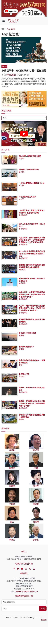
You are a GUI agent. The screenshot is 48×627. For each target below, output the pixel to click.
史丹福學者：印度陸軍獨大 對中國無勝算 (23, 70)
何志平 (21, 199)
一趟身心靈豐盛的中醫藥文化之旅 (32, 183)
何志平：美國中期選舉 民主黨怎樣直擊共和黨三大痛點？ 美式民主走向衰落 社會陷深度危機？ (32, 308)
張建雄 (21, 335)
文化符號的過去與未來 (27, 197)
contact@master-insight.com (26, 591)
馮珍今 (21, 158)
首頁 (2, 29)
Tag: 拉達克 (11, 29)
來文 (20, 365)
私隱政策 (44, 620)
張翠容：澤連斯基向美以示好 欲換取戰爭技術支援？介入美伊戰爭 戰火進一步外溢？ (32, 403)
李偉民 (21, 419)
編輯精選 (22, 270)
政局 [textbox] (5, 117)
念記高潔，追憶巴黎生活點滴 (30, 156)
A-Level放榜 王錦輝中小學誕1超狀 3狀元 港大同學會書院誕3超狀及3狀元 (32, 253)
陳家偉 (21, 186)
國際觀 (4, 66)
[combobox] (24, 118)
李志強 (21, 376)
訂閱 (43, 608)
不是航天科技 (24, 374)
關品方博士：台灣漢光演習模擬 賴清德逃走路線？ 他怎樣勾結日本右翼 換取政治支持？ (32, 294)
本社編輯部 (11, 75)
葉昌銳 (21, 172)
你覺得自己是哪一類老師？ (29, 169)
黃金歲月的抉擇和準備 (27, 333)
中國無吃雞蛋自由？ (26, 347)
